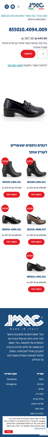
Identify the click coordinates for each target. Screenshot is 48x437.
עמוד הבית (42, 15)
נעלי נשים (30, 15)
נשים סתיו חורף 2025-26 (12, 15)
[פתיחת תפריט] (18, 6)
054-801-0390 (15, 65)
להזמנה (28, 54)
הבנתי (8, 432)
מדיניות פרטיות (40, 428)
